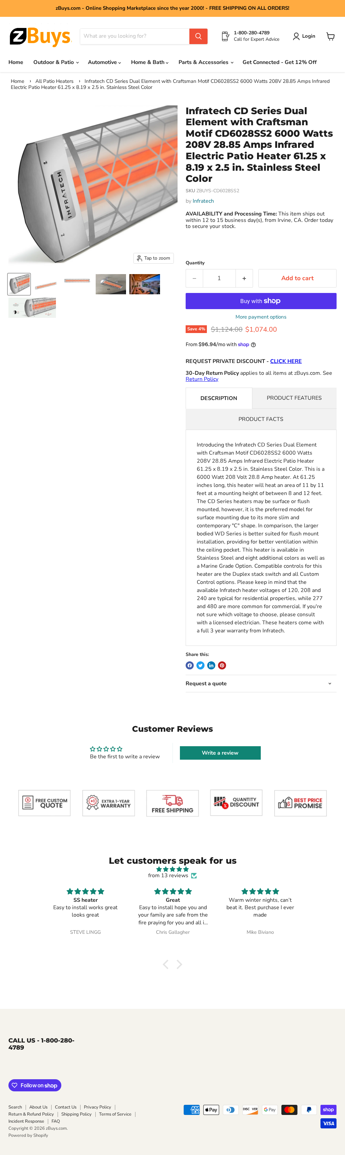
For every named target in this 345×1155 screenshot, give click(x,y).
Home (15, 62)
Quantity (195, 263)
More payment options (261, 317)
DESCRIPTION (218, 398)
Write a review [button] (220, 753)
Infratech (203, 201)
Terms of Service (115, 1114)
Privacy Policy (97, 1107)
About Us (38, 1107)
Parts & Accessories (204, 62)
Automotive (103, 62)
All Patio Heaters (54, 81)
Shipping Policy (76, 1114)
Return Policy (202, 379)
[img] (172, 869)
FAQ (56, 1121)
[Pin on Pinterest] (222, 665)
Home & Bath (148, 62)
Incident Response (26, 1121)
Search (15, 1107)
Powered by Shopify (28, 1135)
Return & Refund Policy (31, 1114)
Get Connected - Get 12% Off (280, 62)
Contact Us (65, 1107)
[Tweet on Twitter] (200, 665)
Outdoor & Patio (54, 62)
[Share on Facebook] (190, 665)
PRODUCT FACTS (261, 419)
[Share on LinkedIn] (211, 665)
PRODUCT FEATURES (294, 398)
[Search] (198, 36)
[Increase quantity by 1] (244, 278)
